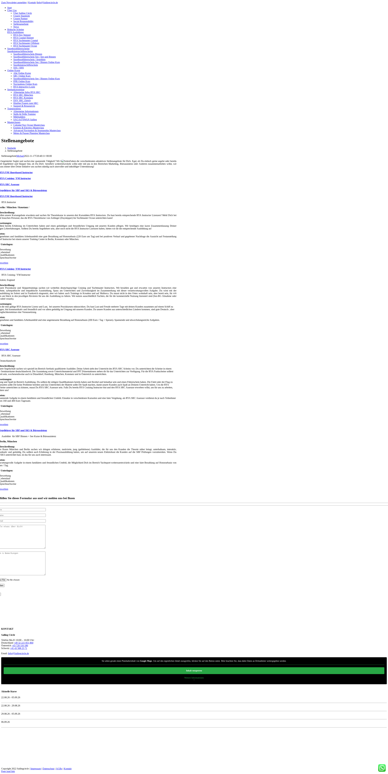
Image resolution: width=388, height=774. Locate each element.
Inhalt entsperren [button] (194, 671)
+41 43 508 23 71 (18, 648)
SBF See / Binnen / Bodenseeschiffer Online (22, 724)
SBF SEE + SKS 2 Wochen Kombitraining (22, 700)
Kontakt (32, 2)
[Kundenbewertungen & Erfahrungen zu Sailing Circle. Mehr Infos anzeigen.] (14, 623)
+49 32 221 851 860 (23, 642)
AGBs (59, 768)
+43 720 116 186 (20, 645)
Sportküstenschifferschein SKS (16, 716)
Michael (20, 156)
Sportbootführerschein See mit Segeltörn (20, 708)
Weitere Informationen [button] (194, 678)
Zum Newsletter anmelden (14, 2)
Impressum (35, 768)
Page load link (8, 771)
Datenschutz (48, 768)
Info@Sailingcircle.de (47, 2)
